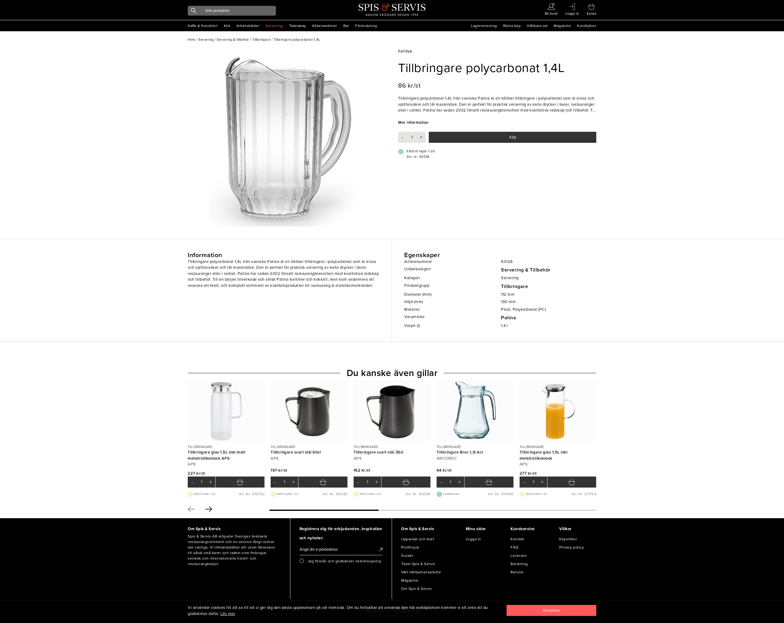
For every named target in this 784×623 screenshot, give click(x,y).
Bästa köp (512, 26)
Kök (227, 26)
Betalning (519, 564)
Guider (407, 555)
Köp (512, 137)
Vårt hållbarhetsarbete (421, 572)
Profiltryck (410, 547)
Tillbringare (514, 286)
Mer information (413, 122)
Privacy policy (571, 547)
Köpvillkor (568, 539)
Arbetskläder (247, 26)
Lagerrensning (484, 26)
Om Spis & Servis (416, 589)
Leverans (519, 555)
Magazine (562, 26)
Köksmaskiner (324, 26)
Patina (508, 318)
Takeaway (297, 26)
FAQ (514, 547)
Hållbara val (537, 26)
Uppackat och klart (417, 539)
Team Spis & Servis (418, 564)
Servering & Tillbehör (526, 270)
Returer (517, 572)
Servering (274, 26)
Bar (346, 26)
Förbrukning (366, 26)
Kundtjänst (586, 26)
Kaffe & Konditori (203, 26)
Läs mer (228, 613)
